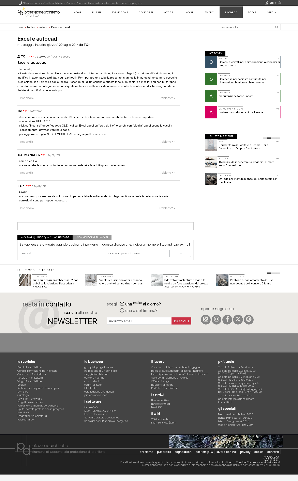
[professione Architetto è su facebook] (227, 320)
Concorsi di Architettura (31, 374)
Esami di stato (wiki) (163, 422)
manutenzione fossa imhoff (236, 96)
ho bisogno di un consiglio (100, 370)
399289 (65, 56)
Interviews (23, 412)
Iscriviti (181, 321)
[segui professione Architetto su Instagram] (216, 320)
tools (252, 12)
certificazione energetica (99, 391)
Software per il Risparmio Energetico (106, 421)
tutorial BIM (225, 402)
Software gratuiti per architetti (102, 417)
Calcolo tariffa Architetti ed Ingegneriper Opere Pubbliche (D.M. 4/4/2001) (240, 390)
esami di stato (93, 384)
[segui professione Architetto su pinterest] (249, 320)
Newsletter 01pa (160, 403)
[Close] (2, 479)
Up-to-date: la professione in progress (40, 409)
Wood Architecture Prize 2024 (235, 425)
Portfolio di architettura (165, 388)
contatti (273, 452)
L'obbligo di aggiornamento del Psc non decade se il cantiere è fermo (251, 281)
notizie (168, 12)
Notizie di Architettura (30, 377)
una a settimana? (141, 310)
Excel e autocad (31, 62)
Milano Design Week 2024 (233, 421)
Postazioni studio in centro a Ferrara (241, 112)
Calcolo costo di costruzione (235, 395)
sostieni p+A (204, 452)
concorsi (146, 12)
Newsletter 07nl (160, 400)
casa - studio (92, 381)
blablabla (90, 388)
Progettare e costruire (30, 402)
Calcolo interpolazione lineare (236, 399)
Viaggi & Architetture (29, 381)
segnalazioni (183, 452)
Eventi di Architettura (29, 367)
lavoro (209, 12)
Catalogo (23, 395)
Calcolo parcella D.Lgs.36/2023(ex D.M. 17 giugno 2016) (237, 372)
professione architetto (39, 11)
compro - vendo (94, 377)
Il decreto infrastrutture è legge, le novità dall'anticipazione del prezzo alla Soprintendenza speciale (186, 283)
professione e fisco (95, 395)
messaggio (25, 45)
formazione (119, 12)
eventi (96, 12)
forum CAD (91, 407)
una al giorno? (143, 303)
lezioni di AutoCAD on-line (100, 410)
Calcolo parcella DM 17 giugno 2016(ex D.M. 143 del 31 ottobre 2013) (239, 378)
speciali (272, 12)
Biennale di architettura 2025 (235, 414)
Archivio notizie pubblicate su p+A (38, 388)
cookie (259, 452)
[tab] (265, 138)
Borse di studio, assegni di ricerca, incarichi (177, 370)
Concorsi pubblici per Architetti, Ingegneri (176, 367)
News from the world (29, 398)
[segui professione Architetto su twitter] (238, 320)
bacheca (32, 15)
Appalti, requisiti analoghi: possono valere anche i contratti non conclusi (121, 281)
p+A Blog (22, 391)
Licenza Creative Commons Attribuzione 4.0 (253, 462)
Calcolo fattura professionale (236, 367)
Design (21, 384)
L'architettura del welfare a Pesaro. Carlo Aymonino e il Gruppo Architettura (243, 146)
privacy (245, 452)
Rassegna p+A (26, 419)
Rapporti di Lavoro (162, 384)
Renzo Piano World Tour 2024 (236, 417)
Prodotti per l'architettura (32, 416)
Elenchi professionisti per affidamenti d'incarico (180, 374)
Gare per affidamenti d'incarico (170, 377)
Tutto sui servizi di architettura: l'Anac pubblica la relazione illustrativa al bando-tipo (55, 283)
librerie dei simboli (95, 414)
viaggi (188, 12)
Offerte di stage (160, 381)
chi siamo (146, 452)
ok (180, 253)
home (77, 12)
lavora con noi (227, 452)
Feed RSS (156, 407)
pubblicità (164, 452)
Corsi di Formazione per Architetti (37, 370)
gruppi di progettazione (98, 367)
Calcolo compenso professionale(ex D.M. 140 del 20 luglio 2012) (238, 384)
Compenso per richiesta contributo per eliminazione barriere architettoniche (242, 80)
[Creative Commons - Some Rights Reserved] (149, 458)
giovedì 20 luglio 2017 (62, 45)
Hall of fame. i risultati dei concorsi (38, 405)
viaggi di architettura (96, 374)
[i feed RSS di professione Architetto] (206, 320)
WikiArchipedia (160, 419)
